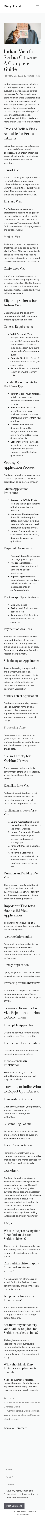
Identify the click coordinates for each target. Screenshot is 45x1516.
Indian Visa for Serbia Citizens (25, 121)
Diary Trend (12, 6)
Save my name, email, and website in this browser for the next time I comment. (22, 1494)
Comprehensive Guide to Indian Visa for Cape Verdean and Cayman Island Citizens (22, 1415)
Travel (10, 1398)
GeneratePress (22, 1514)
